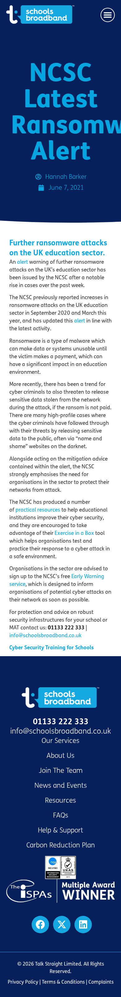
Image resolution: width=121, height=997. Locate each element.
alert (22, 262)
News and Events (60, 785)
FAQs (60, 815)
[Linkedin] (83, 924)
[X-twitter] (61, 924)
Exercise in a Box (74, 533)
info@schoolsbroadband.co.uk (45, 635)
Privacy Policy (23, 982)
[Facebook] (40, 924)
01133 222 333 (60, 721)
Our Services (60, 741)
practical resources (38, 510)
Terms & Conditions (63, 982)
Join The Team (61, 771)
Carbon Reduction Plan (60, 845)
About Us (60, 756)
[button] (108, 15)
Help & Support (60, 830)
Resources (60, 800)
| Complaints (99, 982)
